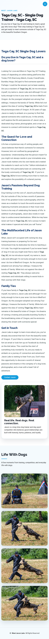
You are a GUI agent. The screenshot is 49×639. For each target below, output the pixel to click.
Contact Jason (10, 377)
